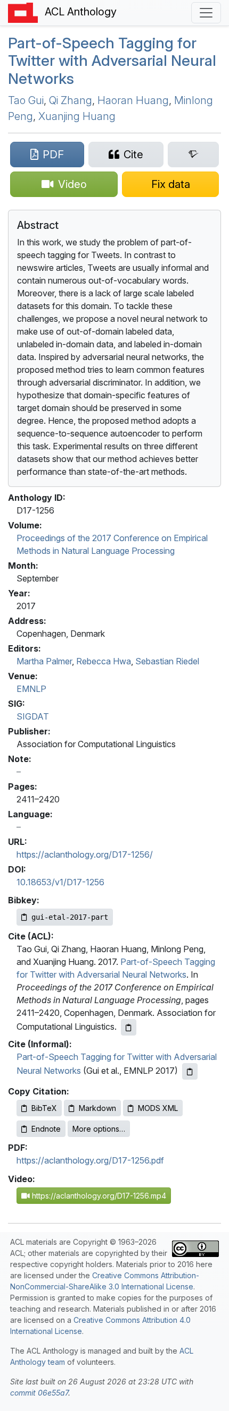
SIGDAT (33, 716)
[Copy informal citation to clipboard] (190, 1071)
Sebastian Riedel (167, 661)
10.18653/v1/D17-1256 (60, 882)
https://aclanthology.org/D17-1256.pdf (90, 1160)
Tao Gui (26, 100)
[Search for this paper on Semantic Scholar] (193, 154)
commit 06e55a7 (39, 1392)
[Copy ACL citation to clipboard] (128, 1027)
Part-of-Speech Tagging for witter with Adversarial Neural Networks (112, 61)
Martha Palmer (44, 661)
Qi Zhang (70, 100)
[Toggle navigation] (206, 12)
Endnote (46, 1128)
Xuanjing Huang (77, 116)
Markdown (97, 1108)
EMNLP (31, 688)
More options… (98, 1128)
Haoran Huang (133, 100)
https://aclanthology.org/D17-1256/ (85, 854)
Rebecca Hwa (103, 661)
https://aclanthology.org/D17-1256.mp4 (98, 1195)
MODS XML (158, 1108)
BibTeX (44, 1108)
